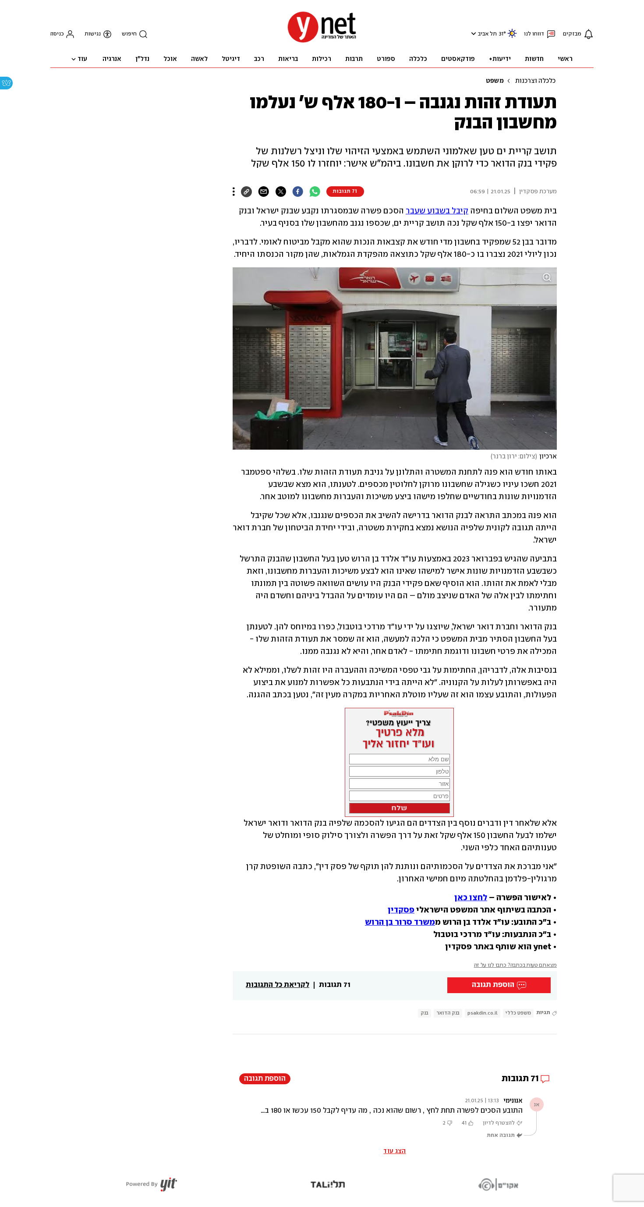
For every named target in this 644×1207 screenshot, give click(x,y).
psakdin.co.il (482, 1013)
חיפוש (129, 34)
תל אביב (487, 34)
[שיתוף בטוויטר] (280, 191)
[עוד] (234, 191)
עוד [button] (82, 59)
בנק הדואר (448, 1013)
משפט (495, 81)
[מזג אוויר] (512, 37)
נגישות (93, 34)
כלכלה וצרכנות (535, 81)
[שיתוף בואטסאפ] (314, 191)
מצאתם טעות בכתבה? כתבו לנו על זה (515, 965)
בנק (424, 1013)
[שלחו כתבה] (263, 191)
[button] (472, 33)
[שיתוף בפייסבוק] (297, 191)
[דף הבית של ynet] (322, 41)
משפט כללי (518, 1013)
